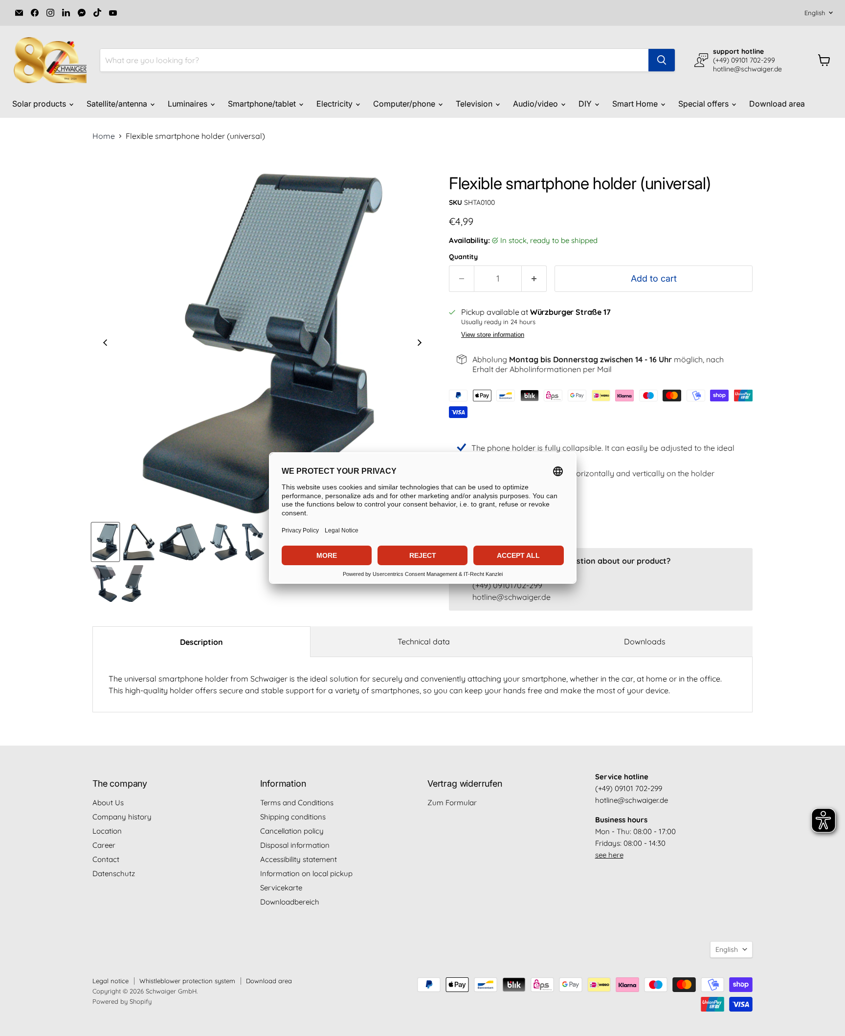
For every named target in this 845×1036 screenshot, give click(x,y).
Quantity (463, 257)
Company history (122, 816)
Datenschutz (113, 873)
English (814, 13)
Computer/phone (405, 104)
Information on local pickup (306, 873)
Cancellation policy (292, 831)
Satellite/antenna (118, 104)
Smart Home (636, 104)
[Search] (661, 60)
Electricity (335, 104)
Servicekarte (281, 887)
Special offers (704, 104)
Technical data (424, 641)
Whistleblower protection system (187, 981)
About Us (108, 802)
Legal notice (110, 981)
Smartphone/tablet (263, 104)
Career (103, 845)
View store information (492, 334)
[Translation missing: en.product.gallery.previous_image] (105, 343)
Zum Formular (452, 802)
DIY (586, 104)
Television (475, 104)
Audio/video (536, 104)
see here (609, 855)
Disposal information (295, 845)
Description (201, 642)
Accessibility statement (298, 859)
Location (107, 831)
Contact (105, 859)
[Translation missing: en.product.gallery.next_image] (419, 343)
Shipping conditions (293, 816)
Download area (777, 104)
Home (103, 136)
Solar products (40, 104)
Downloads (645, 641)
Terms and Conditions (297, 802)
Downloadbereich (289, 901)
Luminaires (188, 104)
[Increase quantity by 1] (534, 278)
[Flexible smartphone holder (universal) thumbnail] (105, 542)
